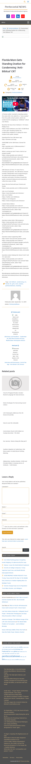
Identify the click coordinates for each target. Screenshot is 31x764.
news (8, 653)
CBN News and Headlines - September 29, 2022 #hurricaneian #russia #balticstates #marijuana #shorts (15, 338)
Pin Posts (12, 757)
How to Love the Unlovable (10, 423)
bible (25, 647)
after (18, 647)
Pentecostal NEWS (15, 6)
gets (13, 284)
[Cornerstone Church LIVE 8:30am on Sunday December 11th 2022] (15, 428)
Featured (5, 651)
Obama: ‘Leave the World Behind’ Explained (16, 565)
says (23, 656)
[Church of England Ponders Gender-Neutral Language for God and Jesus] (15, 383)
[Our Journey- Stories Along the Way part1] (15, 438)
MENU (3, 22)
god (18, 651)
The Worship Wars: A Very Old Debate (15, 669)
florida (7, 284)
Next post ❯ (15, 345)
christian (6, 649)
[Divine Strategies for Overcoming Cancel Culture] (15, 400)
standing (18, 285)
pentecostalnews (10, 285)
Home (4, 28)
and (20, 647)
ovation (21, 284)
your (24, 659)
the (3, 659)
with (17, 659)
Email (4, 513)
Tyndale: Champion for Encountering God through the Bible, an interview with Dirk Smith (15, 682)
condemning (20, 282)
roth (21, 656)
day (12, 649)
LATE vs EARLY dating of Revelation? (14, 741)
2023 (9, 647)
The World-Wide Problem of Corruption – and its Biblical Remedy (14, 624)
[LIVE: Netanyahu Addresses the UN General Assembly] (15, 410)
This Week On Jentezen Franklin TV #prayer (16, 696)
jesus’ (24, 651)
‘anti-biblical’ (12, 282)
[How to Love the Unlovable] (15, 420)
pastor (18, 653)
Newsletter (5, 757)
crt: (25, 282)
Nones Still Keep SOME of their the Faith (13, 630)
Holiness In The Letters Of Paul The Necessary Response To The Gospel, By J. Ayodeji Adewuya (15, 745)
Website (4, 520)
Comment (5, 486)
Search (4, 547)
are (23, 647)
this (6, 659)
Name (4, 507)
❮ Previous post (15, 312)
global (15, 651)
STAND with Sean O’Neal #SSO (13, 694)
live (26, 651)
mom (16, 284)
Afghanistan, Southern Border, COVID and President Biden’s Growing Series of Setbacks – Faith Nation (15, 463)
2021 (4, 647)
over (15, 653)
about (15, 647)
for (10, 284)
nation (3, 653)
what (13, 659)
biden (27, 647)
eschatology (16, 649)
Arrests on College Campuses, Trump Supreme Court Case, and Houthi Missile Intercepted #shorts (13, 570)
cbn (3, 649)
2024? (12, 647)
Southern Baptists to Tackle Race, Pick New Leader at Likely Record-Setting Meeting (14, 451)
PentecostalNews (14, 28)
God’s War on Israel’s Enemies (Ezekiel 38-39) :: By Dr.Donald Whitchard (15, 600)
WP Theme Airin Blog (24, 761)
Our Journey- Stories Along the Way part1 (15, 441)
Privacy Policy (19, 757)
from (12, 651)
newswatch (12, 653)
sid (25, 656)
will (15, 659)
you (22, 659)
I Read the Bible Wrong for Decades (14, 678)
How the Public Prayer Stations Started (13, 632)
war (11, 659)
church (9, 649)
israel (21, 651)
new (6, 653)
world (20, 659)
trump (8, 659)
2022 (6, 647)
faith (22, 649)
